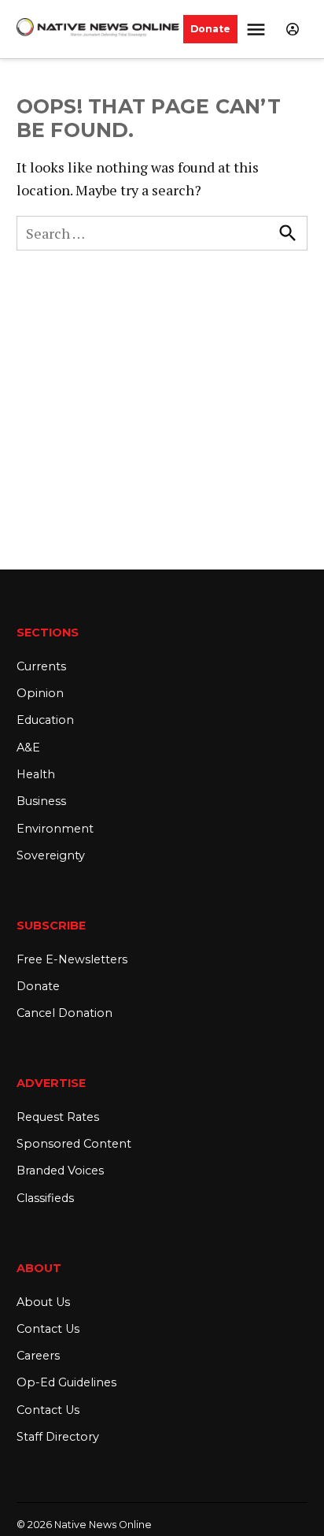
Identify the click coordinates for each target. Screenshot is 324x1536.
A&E (28, 747)
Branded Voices (60, 1170)
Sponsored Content (74, 1144)
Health (36, 774)
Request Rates (58, 1117)
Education (45, 720)
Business (41, 801)
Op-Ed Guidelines (66, 1382)
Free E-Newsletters (72, 959)
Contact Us (48, 1329)
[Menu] (258, 29)
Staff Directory (58, 1437)
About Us (43, 1302)
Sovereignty (51, 855)
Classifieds (45, 1198)
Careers (38, 1356)
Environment (55, 829)
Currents (41, 666)
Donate (210, 29)
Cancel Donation (64, 1013)
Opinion (40, 693)
